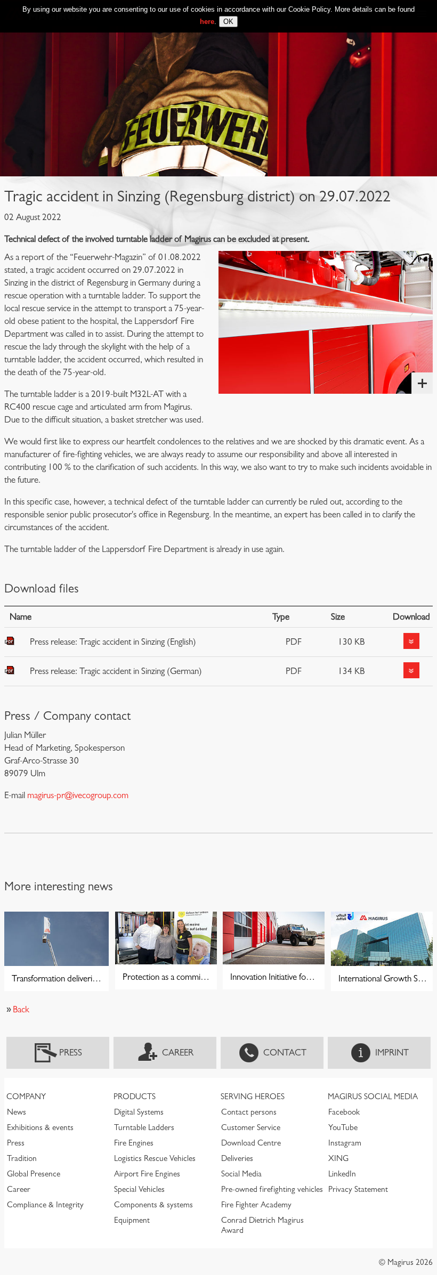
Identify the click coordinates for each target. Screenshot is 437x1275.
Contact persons (249, 1112)
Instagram (344, 1143)
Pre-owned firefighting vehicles (272, 1189)
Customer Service (250, 1127)
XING (338, 1158)
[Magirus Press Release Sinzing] (325, 322)
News (16, 1112)
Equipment (132, 1220)
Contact (284, 1052)
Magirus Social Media (373, 1096)
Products (135, 1096)
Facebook (344, 1112)
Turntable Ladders (144, 1127)
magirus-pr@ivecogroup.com (77, 795)
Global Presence (33, 1174)
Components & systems (153, 1204)
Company (26, 1096)
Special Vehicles (139, 1189)
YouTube (343, 1127)
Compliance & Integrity (45, 1204)
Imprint (392, 1052)
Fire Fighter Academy (256, 1204)
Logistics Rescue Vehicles (155, 1158)
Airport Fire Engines (147, 1174)
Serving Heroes (253, 1096)
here (207, 22)
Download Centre (251, 1143)
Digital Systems (139, 1112)
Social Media (241, 1174)
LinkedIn (342, 1174)
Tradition (22, 1158)
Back (21, 1009)
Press (70, 1052)
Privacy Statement (358, 1189)
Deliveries (237, 1158)
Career (177, 1052)
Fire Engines (133, 1143)
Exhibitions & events (40, 1127)
